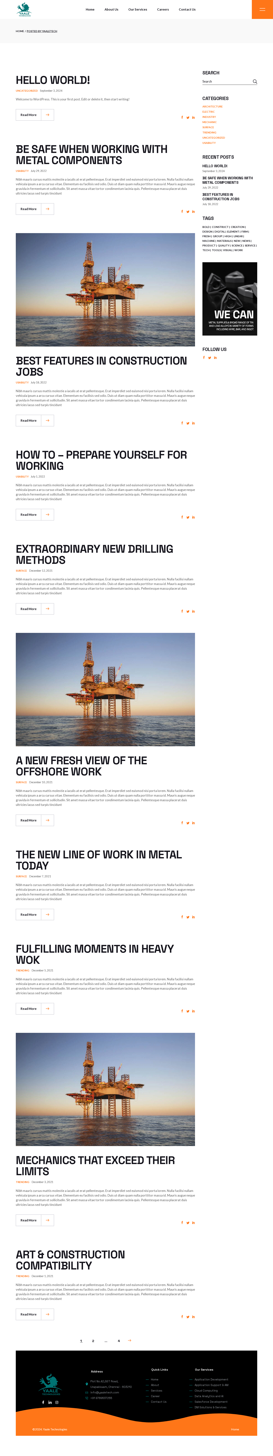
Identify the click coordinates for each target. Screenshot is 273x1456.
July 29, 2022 (38, 170)
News (246, 240)
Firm (244, 231)
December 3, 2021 (42, 1182)
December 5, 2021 (42, 970)
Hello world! (53, 80)
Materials (224, 240)
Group (217, 236)
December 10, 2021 (41, 782)
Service (250, 245)
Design (207, 231)
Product (209, 245)
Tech (206, 250)
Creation (237, 226)
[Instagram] (57, 1402)
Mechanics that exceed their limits (95, 1166)
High (228, 236)
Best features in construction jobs (101, 366)
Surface (21, 570)
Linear (238, 236)
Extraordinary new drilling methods (94, 554)
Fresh (206, 236)
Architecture (212, 106)
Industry (209, 116)
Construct (220, 226)
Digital (219, 231)
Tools (216, 250)
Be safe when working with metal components (92, 154)
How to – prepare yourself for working (101, 460)
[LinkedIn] (50, 1402)
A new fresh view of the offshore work (81, 766)
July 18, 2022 (38, 382)
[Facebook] (43, 1402)
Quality (223, 245)
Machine (208, 240)
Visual (227, 250)
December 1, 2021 (42, 1276)
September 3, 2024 (51, 90)
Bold (206, 226)
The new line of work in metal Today (98, 860)
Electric (208, 111)
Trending (22, 970)
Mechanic (209, 122)
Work (238, 250)
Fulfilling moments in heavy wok (95, 954)
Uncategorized (27, 90)
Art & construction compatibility (70, 1260)
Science (237, 245)
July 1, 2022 (38, 476)
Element (233, 231)
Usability (22, 170)
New (237, 240)
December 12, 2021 (41, 570)
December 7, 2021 (40, 876)
